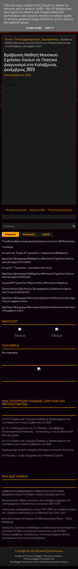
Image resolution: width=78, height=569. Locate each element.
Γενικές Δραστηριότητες (27, 39)
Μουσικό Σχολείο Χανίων (49, 551)
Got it (49, 28)
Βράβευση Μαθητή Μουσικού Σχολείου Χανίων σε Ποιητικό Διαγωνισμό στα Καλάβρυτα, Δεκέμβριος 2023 (31, 62)
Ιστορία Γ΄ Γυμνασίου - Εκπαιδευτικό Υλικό (27, 267)
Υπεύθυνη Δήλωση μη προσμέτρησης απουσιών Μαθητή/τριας (38, 241)
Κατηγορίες (29, 234)
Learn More (33, 28)
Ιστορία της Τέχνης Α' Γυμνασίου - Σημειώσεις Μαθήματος (35, 253)
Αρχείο (46, 234)
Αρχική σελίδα (37, 210)
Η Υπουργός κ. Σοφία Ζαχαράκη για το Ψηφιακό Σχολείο (32, 455)
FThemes (29, 556)
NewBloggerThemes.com (22, 562)
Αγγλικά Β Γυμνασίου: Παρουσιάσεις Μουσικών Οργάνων (35, 282)
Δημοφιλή (10, 234)
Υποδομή (7, 247)
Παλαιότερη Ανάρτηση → (61, 210)
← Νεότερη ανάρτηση (14, 210)
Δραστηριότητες (50, 39)
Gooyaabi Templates (58, 562)
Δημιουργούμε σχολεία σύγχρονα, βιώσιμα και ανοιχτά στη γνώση (37, 449)
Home (8, 39)
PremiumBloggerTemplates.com (39, 559)
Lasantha (57, 556)
